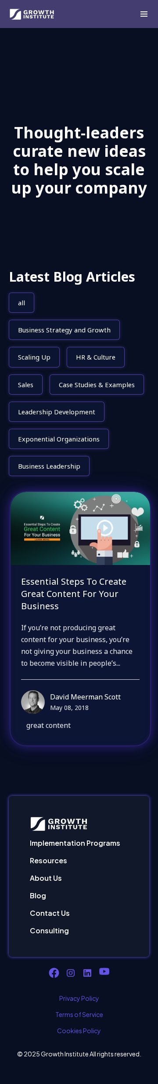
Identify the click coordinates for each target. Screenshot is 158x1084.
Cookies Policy (79, 1031)
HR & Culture (95, 357)
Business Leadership (49, 466)
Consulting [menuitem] (49, 930)
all (21, 302)
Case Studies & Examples (97, 384)
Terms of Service (79, 1014)
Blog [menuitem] (38, 895)
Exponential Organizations (59, 438)
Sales (25, 384)
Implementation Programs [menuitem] (75, 842)
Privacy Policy (79, 998)
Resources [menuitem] (48, 860)
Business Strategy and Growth (64, 329)
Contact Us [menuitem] (50, 913)
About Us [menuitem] (46, 878)
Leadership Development (56, 411)
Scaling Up (34, 357)
